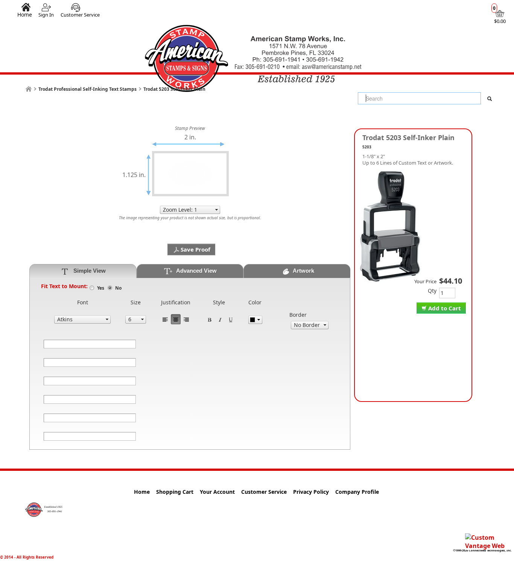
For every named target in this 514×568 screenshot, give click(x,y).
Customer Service (80, 14)
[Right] (186, 319)
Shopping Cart (174, 491)
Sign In (46, 14)
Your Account (217, 491)
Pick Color (255, 320)
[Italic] (220, 319)
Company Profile (357, 491)
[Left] (165, 319)
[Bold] (209, 319)
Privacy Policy (311, 491)
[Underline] (231, 319)
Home (24, 14)
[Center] (176, 319)
